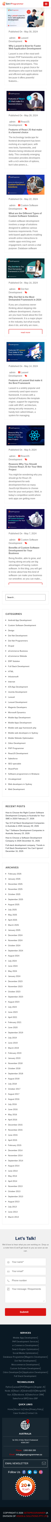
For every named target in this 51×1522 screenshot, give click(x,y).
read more (25, 332)
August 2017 (13, 1094)
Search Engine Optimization (25, 1349)
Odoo (26, 1409)
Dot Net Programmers (18, 641)
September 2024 (15, 950)
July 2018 (12, 1084)
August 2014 (13, 1166)
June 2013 (13, 1212)
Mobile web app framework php (22, 728)
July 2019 (12, 1038)
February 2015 (14, 1145)
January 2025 (14, 930)
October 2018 (14, 1068)
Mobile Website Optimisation (21, 738)
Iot (21, 1372)
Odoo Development (17, 743)
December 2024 (15, 935)
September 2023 (15, 997)
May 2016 (12, 1114)
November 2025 (15, 889)
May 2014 (12, 1176)
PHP (22, 1387)
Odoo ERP (33, 1398)
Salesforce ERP (20, 1398)
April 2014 (12, 1181)
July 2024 (12, 961)
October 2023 (14, 991)
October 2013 (14, 1191)
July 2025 (12, 909)
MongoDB (40, 1391)
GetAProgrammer (34, 1513)
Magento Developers (17, 707)
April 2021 (12, 1017)
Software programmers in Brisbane (23, 774)
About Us (18, 1409)
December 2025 (15, 884)
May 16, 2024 (31, 283)
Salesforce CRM (35, 1394)
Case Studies (19, 1413)
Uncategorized (14, 779)
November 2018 (15, 1063)
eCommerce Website (17, 656)
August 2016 (13, 1099)
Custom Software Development (22, 625)
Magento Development (36, 1357)
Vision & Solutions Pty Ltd (31, 1516)
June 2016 (13, 1109)
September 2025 (15, 899)
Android (27, 1391)
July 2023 (12, 1007)
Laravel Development (17, 702)
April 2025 (12, 920)
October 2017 (14, 1089)
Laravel (11, 697)
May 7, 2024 (30, 533)
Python (9, 1387)
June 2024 (13, 966)
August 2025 (13, 904)
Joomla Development (17, 692)
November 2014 (15, 1155)
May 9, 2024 (30, 450)
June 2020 (13, 1027)
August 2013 (13, 1201)
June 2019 (13, 1043)
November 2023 (15, 986)
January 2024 (14, 976)
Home (10, 1409)
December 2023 (15, 981)
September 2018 (15, 1073)
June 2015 (13, 1135)
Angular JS (40, 1387)
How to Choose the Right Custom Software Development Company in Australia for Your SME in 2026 (25, 815)
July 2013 (12, 1207)
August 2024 (13, 956)
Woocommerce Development (25, 1364)
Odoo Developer (11, 1372)
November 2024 (15, 940)
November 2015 (15, 1130)
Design (11, 630)
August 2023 (13, 1002)
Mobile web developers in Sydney (23, 733)
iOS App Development (18, 687)
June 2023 (13, 1012)
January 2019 (14, 1058)
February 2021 (14, 1022)
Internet (11, 682)
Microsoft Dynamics (17, 712)
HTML (11, 671)
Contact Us (32, 1413)
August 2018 (13, 1079)
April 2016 (12, 1119)
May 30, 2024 (31, 31)
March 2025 (13, 925)
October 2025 (14, 894)
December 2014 (15, 1150)
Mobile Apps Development (19, 723)
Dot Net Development (17, 635)
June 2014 (13, 1171)
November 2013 (15, 1186)
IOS (33, 1391)
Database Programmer (13, 1357)
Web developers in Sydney (20, 784)
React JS (18, 1391)
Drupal (11, 646)
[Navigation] (46, 4)
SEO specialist (14, 763)
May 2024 (12, 971)
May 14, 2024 (31, 366)
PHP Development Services (25, 1341)
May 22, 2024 (31, 199)
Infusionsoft (13, 676)
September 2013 (15, 1196)
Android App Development (19, 620)
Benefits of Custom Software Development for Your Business (24, 550)
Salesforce (13, 758)
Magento (29, 1387)
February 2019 (14, 1053)
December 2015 (15, 1125)
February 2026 (14, 874)
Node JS (9, 1391)
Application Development (35, 1372)
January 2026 (14, 879)
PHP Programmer (16, 748)
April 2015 (12, 1140)
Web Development (16, 789)
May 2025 (12, 915)
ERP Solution (14, 661)
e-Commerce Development (25, 1345)
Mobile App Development (19, 717)
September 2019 (15, 1032)
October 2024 (14, 945)
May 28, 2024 (31, 115)
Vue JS (10, 1394)
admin (12, 38)
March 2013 (13, 1217)
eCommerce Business (18, 651)
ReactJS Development (18, 753)
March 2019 (13, 1048)
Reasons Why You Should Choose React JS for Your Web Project (25, 467)
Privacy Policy (36, 1409)
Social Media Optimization (25, 1353)
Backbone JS (21, 1394)
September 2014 (15, 1160)
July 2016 (12, 1104)
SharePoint (13, 769)
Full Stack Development (18, 666)
